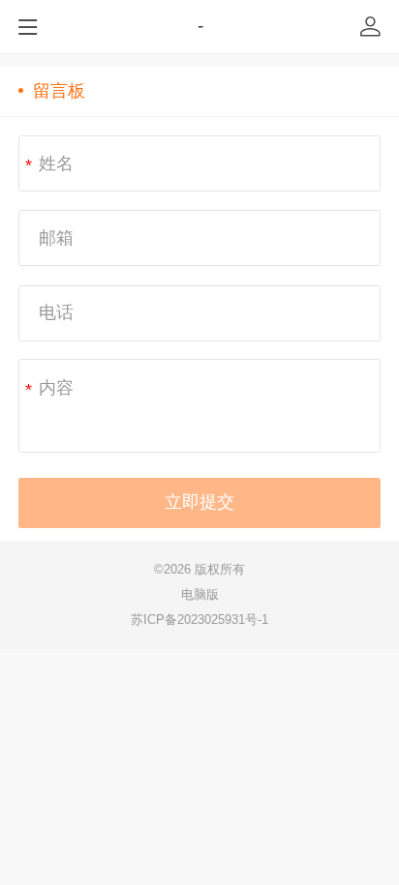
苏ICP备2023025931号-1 (199, 619)
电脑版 (200, 594)
